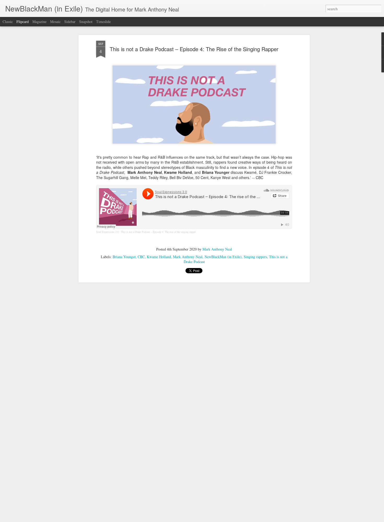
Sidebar (69, 21)
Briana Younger (124, 256)
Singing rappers (255, 256)
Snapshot (85, 21)
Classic (8, 21)
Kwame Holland (159, 256)
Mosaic (55, 21)
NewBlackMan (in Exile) (223, 256)
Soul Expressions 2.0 (107, 232)
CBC (141, 256)
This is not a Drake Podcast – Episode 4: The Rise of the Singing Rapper (194, 49)
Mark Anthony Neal (217, 249)
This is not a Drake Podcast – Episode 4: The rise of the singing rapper (158, 232)
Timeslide (103, 21)
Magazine (39, 21)
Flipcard (22, 21)
